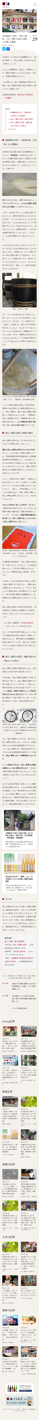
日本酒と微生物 (27, 623)
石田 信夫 (4, 1051)
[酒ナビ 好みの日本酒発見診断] (20, 1405)
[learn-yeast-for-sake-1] (19, 872)
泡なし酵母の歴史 (20, 945)
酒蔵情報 (9, 1123)
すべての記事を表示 (19, 1008)
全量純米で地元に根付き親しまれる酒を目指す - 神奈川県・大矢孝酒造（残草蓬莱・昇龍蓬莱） (28, 1149)
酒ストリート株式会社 (29, 1409)
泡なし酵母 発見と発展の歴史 (22, 119)
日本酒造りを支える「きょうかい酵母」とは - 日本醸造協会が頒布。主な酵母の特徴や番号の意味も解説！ (9, 1188)
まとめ (13, 129)
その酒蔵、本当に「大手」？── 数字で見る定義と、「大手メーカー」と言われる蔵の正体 (9, 1334)
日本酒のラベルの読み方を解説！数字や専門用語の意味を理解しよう (24, 999)
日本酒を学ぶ (11, 45)
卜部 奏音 (23, 1374)
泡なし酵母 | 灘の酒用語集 (14, 941)
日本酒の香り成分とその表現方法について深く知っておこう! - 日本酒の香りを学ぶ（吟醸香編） (28, 1116)
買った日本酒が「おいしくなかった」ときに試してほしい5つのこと (29, 1293)
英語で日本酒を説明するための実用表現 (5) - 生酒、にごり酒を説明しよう (24, 986)
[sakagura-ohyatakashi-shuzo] (19, 828)
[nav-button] (35, 5)
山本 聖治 (23, 1051)
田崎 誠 (4, 1123)
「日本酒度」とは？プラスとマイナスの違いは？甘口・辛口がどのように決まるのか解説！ (9, 1295)
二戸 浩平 (23, 1080)
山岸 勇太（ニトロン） (26, 1123)
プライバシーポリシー (9, 1409)
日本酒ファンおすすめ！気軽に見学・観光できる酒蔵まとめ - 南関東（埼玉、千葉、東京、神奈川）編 (28, 1220)
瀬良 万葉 (4, 45)
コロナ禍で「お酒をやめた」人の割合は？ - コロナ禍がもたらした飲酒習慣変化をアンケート (9, 1075)
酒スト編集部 (5, 1082)
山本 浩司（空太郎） (26, 1196)
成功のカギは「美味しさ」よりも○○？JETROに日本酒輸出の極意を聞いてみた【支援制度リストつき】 (28, 1366)
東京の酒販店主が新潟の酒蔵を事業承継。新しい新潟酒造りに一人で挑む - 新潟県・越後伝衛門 (28, 1188)
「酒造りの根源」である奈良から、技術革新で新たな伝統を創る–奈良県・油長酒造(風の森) (10, 1116)
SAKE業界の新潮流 (31, 1051)
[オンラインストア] (20, 1393)
